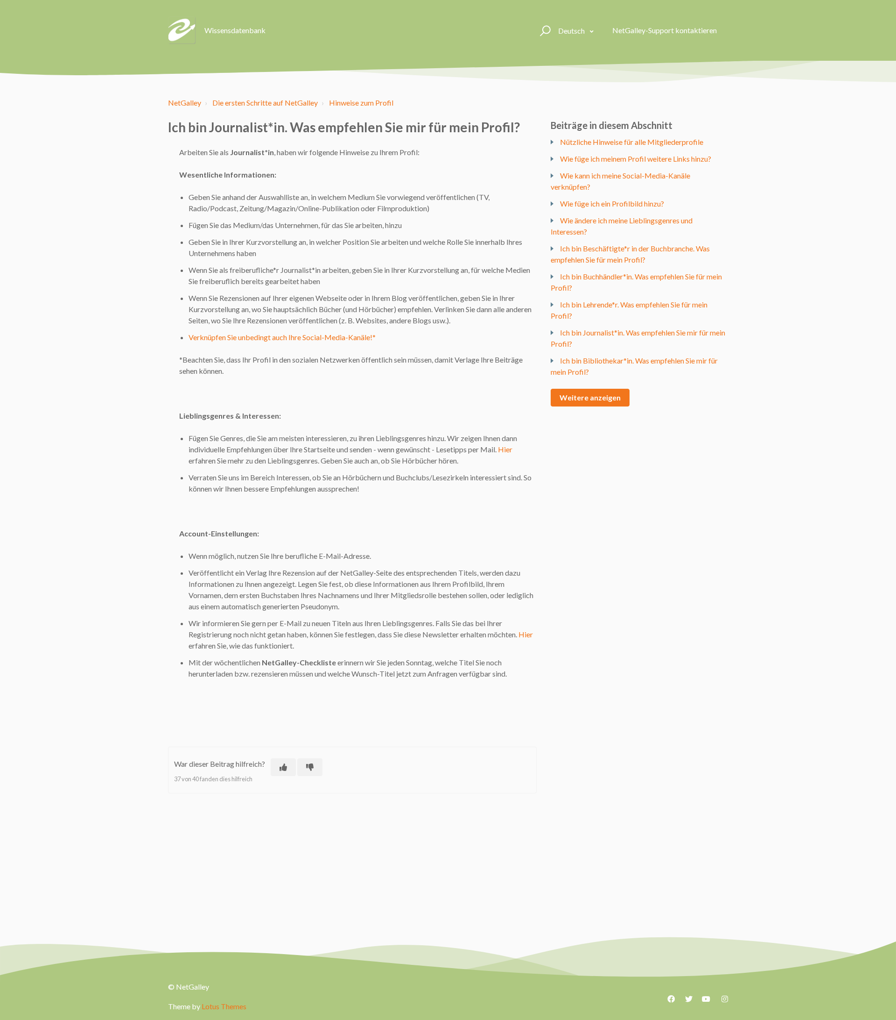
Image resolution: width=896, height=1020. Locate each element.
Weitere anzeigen (590, 397)
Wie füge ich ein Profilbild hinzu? (612, 203)
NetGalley (184, 102)
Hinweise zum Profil (361, 102)
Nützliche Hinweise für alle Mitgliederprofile (631, 141)
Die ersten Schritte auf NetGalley (265, 102)
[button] (544, 30)
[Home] (182, 30)
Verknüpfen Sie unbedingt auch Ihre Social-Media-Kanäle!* (282, 337)
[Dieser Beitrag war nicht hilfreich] (309, 767)
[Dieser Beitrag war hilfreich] (283, 767)
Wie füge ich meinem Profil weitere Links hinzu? (635, 158)
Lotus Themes (224, 1006)
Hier (505, 449)
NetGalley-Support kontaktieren (664, 30)
